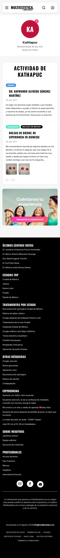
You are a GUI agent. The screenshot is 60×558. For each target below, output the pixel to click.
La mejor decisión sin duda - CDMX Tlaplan (22, 419)
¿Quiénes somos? (10, 436)
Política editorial (45, 536)
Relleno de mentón (11, 379)
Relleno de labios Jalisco (14, 313)
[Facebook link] (30, 484)
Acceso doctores (10, 456)
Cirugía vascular (10, 361)
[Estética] (22, 8)
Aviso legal (29, 536)
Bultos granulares (10, 365)
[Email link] (40, 484)
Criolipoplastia (9, 383)
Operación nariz (10, 370)
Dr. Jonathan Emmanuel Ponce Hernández (21, 249)
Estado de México (10, 297)
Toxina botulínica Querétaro (15, 336)
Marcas (6, 465)
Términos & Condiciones (28, 541)
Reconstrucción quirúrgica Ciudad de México (23, 309)
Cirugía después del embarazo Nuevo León (22, 318)
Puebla (6, 293)
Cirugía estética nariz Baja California (19, 331)
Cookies (46, 532)
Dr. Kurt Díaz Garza (11, 263)
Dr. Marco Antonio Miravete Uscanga (19, 254)
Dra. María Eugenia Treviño (15, 258)
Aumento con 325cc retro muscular (18, 395)
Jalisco (6, 284)
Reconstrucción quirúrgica (14, 374)
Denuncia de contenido (13, 444)
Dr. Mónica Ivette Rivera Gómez (17, 267)
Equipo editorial (9, 440)
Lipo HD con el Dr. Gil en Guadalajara (19, 424)
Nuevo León (8, 288)
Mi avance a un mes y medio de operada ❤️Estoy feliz (27, 407)
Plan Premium (9, 461)
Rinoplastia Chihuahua (13, 345)
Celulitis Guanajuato (12, 340)
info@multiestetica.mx (43, 525)
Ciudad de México (11, 279)
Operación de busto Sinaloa (15, 349)
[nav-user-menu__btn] (53, 8)
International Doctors (12, 474)
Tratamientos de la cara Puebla (16, 322)
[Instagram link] (20, 484)
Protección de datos (15, 532)
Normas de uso (34, 532)
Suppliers (7, 470)
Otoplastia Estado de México (15, 327)
